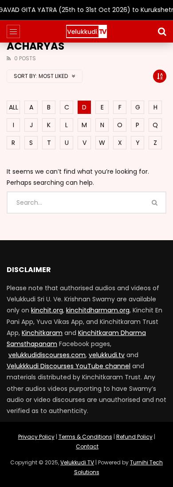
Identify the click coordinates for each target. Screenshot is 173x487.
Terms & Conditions (85, 436)
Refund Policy (134, 436)
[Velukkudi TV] (86, 31)
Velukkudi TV (77, 462)
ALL (13, 107)
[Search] (162, 31)
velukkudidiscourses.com (47, 355)
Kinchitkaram (42, 332)
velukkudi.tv (107, 355)
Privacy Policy (36, 436)
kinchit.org (47, 310)
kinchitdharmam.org (98, 310)
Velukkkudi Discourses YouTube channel (68, 366)
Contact (87, 446)
